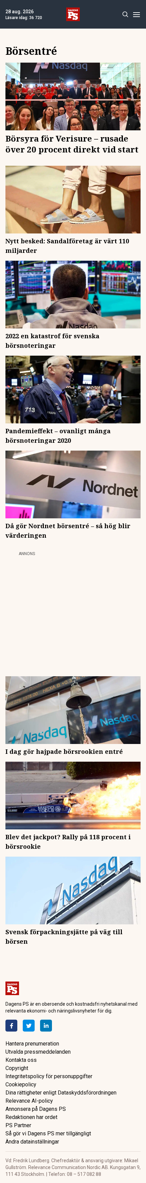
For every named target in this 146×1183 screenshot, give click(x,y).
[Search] (125, 14)
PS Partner (18, 1125)
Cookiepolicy (20, 1084)
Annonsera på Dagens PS (35, 1109)
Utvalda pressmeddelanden (38, 1052)
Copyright (16, 1068)
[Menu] (136, 14)
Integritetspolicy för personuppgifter (48, 1076)
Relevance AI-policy (29, 1101)
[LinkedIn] (46, 1026)
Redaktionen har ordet (31, 1117)
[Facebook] (11, 1026)
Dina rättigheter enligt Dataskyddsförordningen (60, 1092)
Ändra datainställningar (32, 1141)
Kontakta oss (21, 1060)
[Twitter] (29, 1026)
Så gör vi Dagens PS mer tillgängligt (48, 1133)
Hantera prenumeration (32, 1043)
